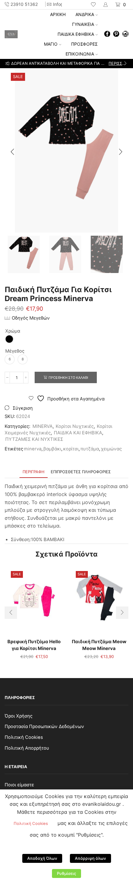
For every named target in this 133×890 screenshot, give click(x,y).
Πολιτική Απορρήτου (27, 748)
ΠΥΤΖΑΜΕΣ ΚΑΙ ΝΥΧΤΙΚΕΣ (34, 439)
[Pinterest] (116, 34)
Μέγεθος (14, 351)
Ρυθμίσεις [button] (66, 873)
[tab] (33, 472)
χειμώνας (111, 449)
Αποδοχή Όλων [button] (42, 858)
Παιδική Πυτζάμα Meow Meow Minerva (99, 645)
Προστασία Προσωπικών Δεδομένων (44, 726)
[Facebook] (107, 34)
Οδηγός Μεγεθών (31, 318)
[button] (8, 63)
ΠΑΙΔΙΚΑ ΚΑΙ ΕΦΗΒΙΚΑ (78, 433)
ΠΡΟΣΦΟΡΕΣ (84, 44)
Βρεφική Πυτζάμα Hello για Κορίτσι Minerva (34, 645)
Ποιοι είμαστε (19, 785)
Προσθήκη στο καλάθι (68, 377)
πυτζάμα (89, 449)
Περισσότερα (90, 63)
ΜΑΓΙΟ (51, 44)
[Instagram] (125, 34)
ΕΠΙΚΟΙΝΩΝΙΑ (80, 53)
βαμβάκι (52, 449)
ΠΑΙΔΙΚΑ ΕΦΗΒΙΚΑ (76, 34)
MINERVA (42, 426)
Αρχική (58, 14)
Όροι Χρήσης (18, 716)
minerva (32, 449)
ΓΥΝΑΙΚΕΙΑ (83, 24)
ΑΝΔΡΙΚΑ (84, 14)
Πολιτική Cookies (24, 737)
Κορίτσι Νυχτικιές (75, 426)
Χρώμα (12, 331)
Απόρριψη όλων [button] (90, 858)
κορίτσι (71, 449)
